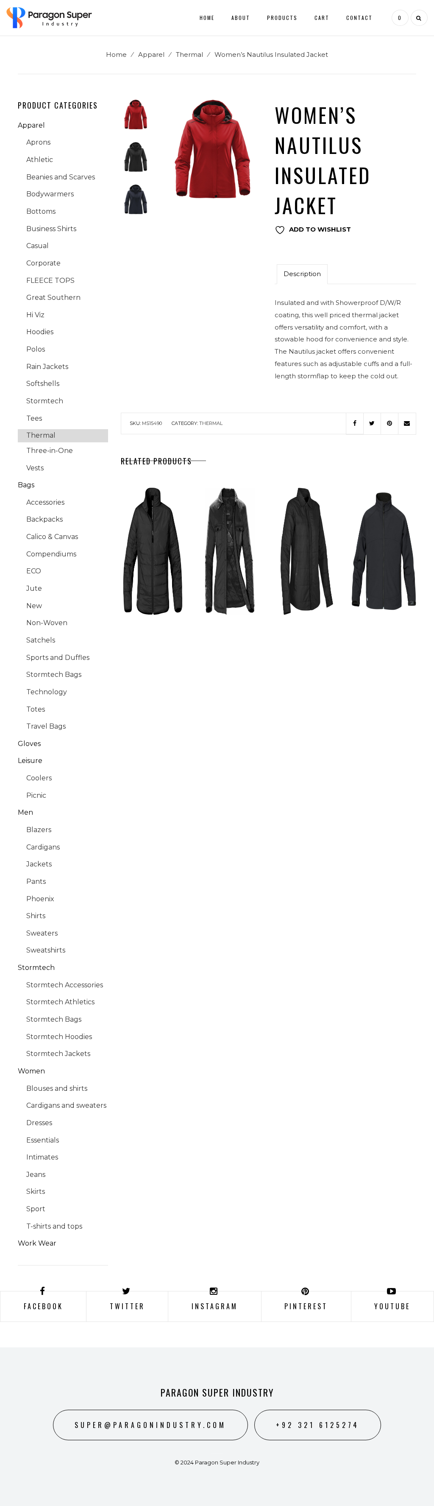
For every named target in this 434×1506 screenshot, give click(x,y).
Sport (35, 1209)
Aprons (38, 142)
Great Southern (53, 297)
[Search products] (418, 18)
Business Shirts (51, 229)
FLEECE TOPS (50, 281)
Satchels (40, 640)
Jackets (39, 864)
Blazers (38, 830)
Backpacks (44, 519)
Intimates (42, 1157)
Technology (46, 692)
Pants (36, 881)
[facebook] (354, 423)
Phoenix (40, 899)
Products (282, 17)
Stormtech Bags (53, 675)
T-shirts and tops (54, 1226)
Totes (35, 709)
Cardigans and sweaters (66, 1105)
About (240, 17)
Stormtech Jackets (58, 1054)
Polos (35, 349)
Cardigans (43, 847)
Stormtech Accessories (64, 985)
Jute (34, 588)
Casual (37, 246)
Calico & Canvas (52, 537)
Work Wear (37, 1243)
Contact (359, 17)
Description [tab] (302, 274)
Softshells (42, 384)
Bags (26, 485)
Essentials (42, 1140)
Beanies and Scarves (60, 177)
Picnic (36, 795)
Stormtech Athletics (60, 1002)
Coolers (39, 778)
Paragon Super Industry (217, 1392)
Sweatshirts (45, 950)
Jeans (35, 1175)
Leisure (30, 761)
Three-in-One (49, 451)
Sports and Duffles (57, 658)
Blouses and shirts (56, 1088)
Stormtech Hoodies (59, 1037)
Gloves (29, 744)
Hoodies (39, 332)
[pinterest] (389, 423)
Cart (321, 17)
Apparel (151, 54)
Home (207, 17)
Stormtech (44, 401)
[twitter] (372, 423)
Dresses (39, 1123)
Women (31, 1071)
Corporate (43, 263)
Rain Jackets (47, 367)
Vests (35, 468)
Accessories (45, 502)
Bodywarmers (50, 194)
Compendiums (51, 554)
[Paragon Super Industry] (49, 17)
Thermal (189, 54)
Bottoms (41, 211)
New (34, 606)
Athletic (39, 160)
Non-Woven (46, 623)
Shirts (35, 916)
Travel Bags (46, 726)
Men (25, 812)
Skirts (35, 1191)
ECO (33, 571)
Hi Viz (35, 315)
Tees (34, 418)
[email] (407, 423)
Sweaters (42, 933)
